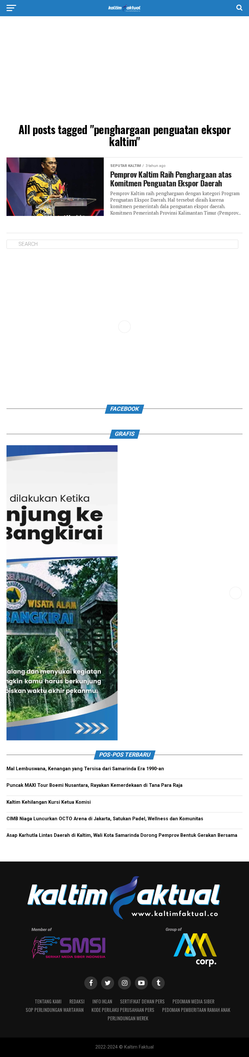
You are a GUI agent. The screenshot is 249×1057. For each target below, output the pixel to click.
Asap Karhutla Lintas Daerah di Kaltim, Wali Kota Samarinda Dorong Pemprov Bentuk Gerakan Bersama (121, 835)
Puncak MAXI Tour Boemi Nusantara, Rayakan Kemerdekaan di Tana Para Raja (94, 785)
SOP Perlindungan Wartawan (55, 1009)
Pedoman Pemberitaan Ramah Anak (196, 1009)
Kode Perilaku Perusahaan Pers (122, 1009)
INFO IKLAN (102, 1001)
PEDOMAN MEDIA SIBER (193, 1001)
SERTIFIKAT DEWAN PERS (142, 1001)
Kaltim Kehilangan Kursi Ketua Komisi (48, 802)
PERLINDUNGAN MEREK (128, 1018)
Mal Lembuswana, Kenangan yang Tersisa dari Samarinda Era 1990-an (85, 769)
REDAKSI (77, 1001)
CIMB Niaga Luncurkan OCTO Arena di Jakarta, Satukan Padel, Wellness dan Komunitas (104, 819)
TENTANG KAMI (48, 1001)
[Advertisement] (124, 71)
